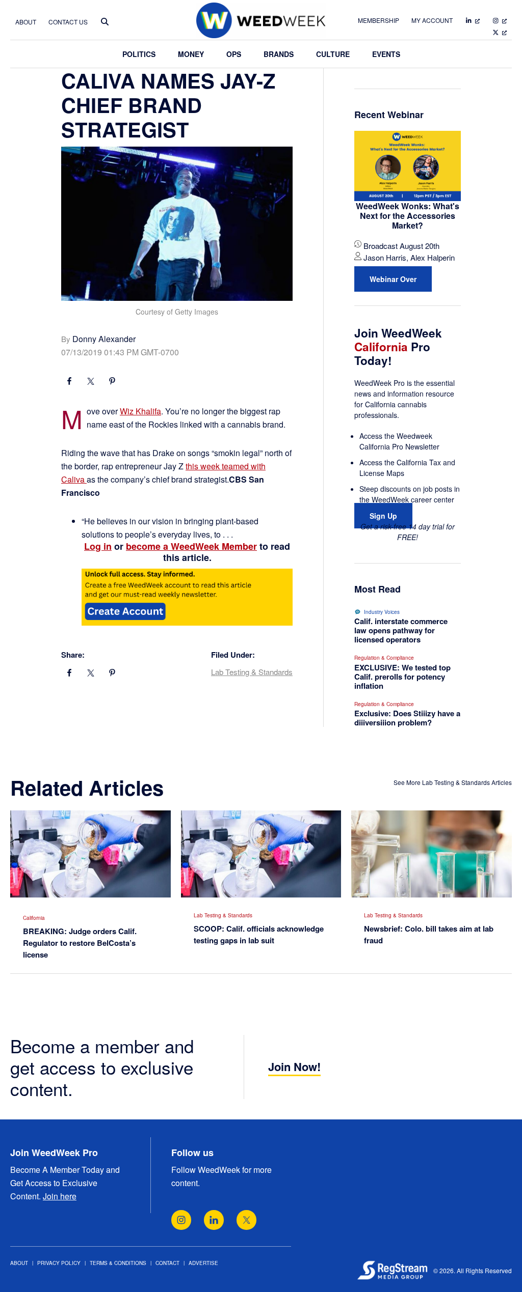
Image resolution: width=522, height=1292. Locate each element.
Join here (59, 1196)
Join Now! (294, 1066)
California (34, 917)
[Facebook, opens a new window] (69, 382)
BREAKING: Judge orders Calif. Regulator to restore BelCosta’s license (80, 942)
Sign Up (383, 516)
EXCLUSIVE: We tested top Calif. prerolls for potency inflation (402, 676)
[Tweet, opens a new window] (91, 382)
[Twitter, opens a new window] (246, 1220)
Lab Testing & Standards (252, 671)
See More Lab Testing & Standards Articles (453, 782)
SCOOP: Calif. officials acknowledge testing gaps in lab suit (259, 934)
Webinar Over (393, 279)
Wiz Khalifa (140, 411)
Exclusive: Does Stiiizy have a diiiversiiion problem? (407, 718)
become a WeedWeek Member (191, 546)
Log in (98, 546)
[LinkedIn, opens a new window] (214, 1220)
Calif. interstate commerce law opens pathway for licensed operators (401, 630)
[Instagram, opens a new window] (181, 1220)
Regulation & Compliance (384, 657)
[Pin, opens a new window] (112, 382)
